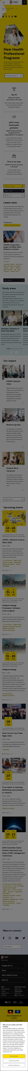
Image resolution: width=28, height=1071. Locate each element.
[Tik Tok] (12, 16)
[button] (14, 76)
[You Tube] (15, 16)
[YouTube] (16, 938)
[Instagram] (9, 16)
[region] (14, 1046)
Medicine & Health (8, 8)
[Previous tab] (11, 352)
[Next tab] (16, 352)
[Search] (24, 2)
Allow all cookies (14, 1056)
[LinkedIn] (3, 16)
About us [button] (5, 980)
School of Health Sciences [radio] (12, 225)
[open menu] (3, 2)
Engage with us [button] (7, 966)
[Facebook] (6, 16)
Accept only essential (14, 1060)
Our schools (6, 10)
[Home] (14, 2)
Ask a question (8, 946)
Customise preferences (14, 1065)
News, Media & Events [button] (9, 975)
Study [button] (4, 970)
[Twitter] (24, 938)
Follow (4, 14)
